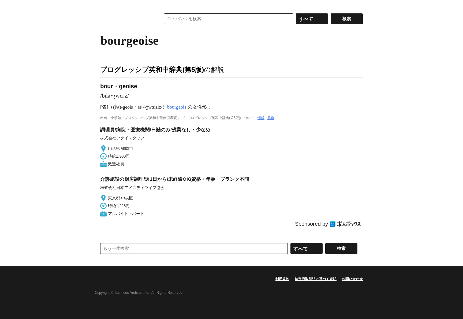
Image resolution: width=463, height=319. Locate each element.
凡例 (270, 118)
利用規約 (282, 279)
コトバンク (126, 18)
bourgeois (176, 107)
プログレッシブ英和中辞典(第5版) (152, 69)
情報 (260, 118)
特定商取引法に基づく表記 (316, 279)
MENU (105, 5)
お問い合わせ (352, 279)
